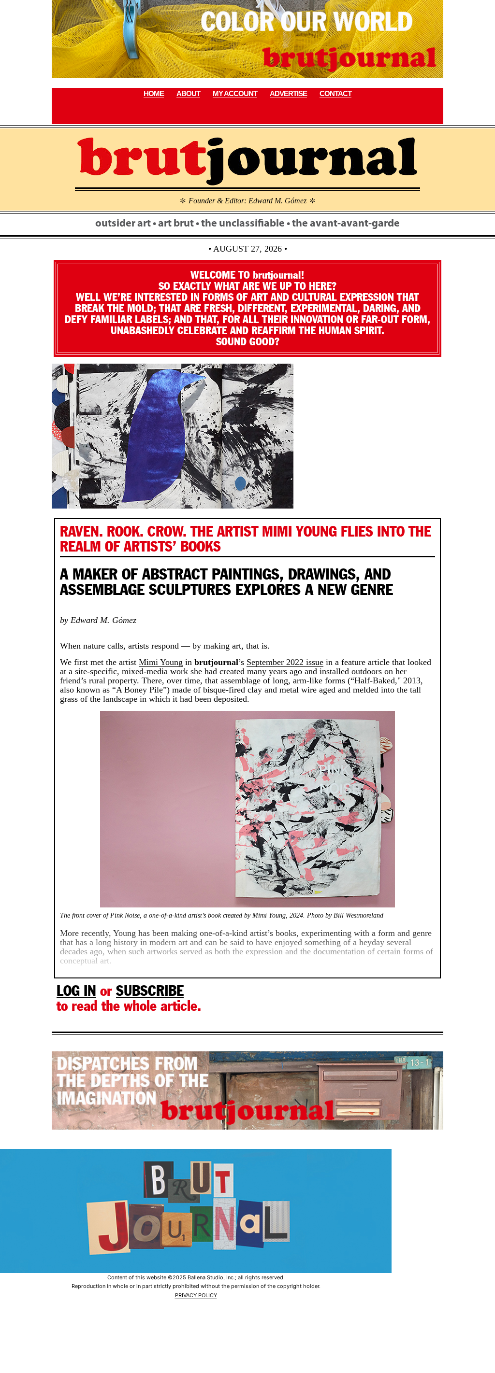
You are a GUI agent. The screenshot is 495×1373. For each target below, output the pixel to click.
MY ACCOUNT (235, 93)
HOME (154, 93)
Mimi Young (161, 662)
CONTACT (335, 93)
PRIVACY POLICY (196, 1295)
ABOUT (188, 93)
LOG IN (76, 991)
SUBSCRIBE (150, 991)
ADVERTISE (288, 93)
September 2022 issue (285, 662)
